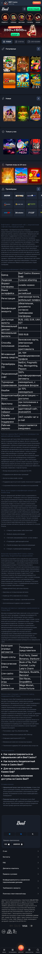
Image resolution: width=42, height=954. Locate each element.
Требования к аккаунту (11, 888)
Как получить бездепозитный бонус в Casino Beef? (18, 763)
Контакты (6, 857)
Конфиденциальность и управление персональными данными (16, 881)
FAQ (4, 862)
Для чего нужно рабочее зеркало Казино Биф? (20, 770)
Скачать (36, 3)
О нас (5, 851)
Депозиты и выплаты (11, 868)
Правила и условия (10, 874)
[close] (2, 3)
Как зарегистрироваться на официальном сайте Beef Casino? (18, 756)
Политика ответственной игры (14, 894)
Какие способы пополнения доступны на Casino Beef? (17, 777)
